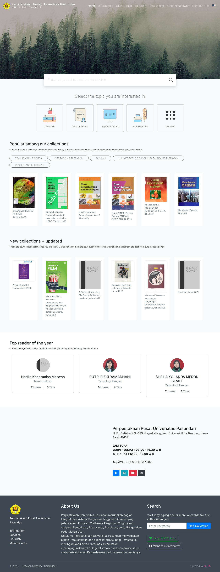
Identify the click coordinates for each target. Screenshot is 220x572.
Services (14, 535)
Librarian (140, 5)
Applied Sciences (110, 126)
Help (129, 5)
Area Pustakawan (178, 5)
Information (105, 5)
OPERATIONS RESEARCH (69, 158)
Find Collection (198, 526)
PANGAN (101, 158)
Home (92, 5)
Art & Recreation (140, 126)
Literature (49, 126)
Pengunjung (156, 5)
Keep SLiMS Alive (165, 538)
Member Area (201, 5)
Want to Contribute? (166, 546)
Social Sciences (79, 126)
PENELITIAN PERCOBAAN (29, 164)
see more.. (170, 126)
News (119, 5)
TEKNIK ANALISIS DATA (28, 158)
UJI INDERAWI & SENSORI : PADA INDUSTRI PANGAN (148, 158)
